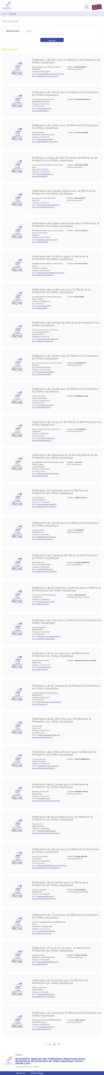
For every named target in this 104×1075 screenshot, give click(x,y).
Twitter (49, 1044)
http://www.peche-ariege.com (42, 341)
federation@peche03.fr (45, 139)
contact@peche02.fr (44, 108)
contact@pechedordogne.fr (46, 831)
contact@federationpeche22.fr (48, 766)
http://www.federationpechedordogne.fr (46, 833)
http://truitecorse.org (39, 704)
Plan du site (20, 1073)
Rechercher (13, 31)
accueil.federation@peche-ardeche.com (50, 273)
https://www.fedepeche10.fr (41, 374)
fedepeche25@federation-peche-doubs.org (52, 866)
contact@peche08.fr (44, 306)
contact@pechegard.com (46, 1027)
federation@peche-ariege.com (47, 339)
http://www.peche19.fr (40, 670)
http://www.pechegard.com (41, 1029)
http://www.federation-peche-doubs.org (46, 868)
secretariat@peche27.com (46, 931)
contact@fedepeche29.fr (45, 994)
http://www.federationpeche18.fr (43, 639)
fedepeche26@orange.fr (45, 896)
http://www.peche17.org (40, 604)
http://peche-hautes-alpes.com (43, 207)
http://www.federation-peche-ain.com (45, 76)
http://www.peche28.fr (40, 964)
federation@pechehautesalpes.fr (48, 205)
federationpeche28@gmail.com (48, 962)
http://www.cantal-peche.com (42, 539)
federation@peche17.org (45, 602)
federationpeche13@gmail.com (48, 474)
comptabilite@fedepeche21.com (48, 735)
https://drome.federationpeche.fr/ (44, 899)
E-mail (54, 1044)
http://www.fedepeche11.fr (41, 407)
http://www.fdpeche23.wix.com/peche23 (46, 801)
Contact (19, 1055)
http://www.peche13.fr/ (40, 476)
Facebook (45, 1044)
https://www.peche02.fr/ (40, 111)
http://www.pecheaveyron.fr (41, 440)
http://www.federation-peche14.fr (44, 507)
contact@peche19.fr (44, 667)
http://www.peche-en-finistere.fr (43, 997)
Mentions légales (37, 1073)
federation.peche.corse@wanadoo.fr (49, 702)
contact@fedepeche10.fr (45, 372)
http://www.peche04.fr (40, 176)
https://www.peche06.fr (40, 242)
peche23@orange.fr (44, 798)
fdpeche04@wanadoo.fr (45, 174)
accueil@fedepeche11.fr (45, 405)
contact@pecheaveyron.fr (46, 438)
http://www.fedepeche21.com (42, 737)
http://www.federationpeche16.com (44, 571)
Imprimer (59, 1044)
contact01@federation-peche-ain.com (50, 74)
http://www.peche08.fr (40, 308)
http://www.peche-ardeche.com (43, 275)
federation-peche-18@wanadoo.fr (49, 636)
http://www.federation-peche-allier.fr (45, 142)
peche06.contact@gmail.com (47, 240)
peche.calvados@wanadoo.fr (47, 504)
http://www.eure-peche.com (41, 933)
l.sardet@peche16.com (45, 569)
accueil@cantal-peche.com (46, 537)
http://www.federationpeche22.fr (43, 768)
